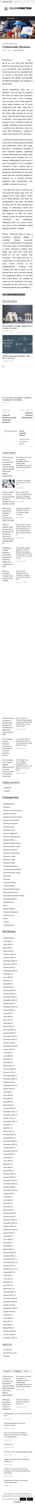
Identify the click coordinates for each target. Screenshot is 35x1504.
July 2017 (6, 1275)
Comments (17, 1371)
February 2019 (8, 1213)
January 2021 (8, 1138)
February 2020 (8, 1174)
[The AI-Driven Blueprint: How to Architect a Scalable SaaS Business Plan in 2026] (8, 571)
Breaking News (9, 804)
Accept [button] (23, 1499)
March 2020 (7, 1170)
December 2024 (9, 997)
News (5, 905)
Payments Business (10, 912)
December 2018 (9, 1220)
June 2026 (7, 944)
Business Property (10, 850)
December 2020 (9, 1141)
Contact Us (7, 1349)
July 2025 (6, 974)
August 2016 (8, 1311)
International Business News (13, 895)
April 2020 (7, 1167)
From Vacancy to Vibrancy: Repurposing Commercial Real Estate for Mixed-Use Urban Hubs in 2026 (24, 722)
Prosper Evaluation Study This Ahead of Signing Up (23, 1402)
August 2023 (8, 1049)
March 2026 (7, 951)
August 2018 (8, 1233)
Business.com (8, 1444)
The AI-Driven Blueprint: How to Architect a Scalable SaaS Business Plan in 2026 (23, 575)
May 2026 (6, 948)
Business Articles (9, 814)
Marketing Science (10, 899)
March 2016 (7, 1328)
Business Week (9, 863)
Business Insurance (10, 823)
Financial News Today (11, 889)
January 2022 (8, 1108)
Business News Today (11, 846)
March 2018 (7, 1249)
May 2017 (6, 1282)
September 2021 (9, 1121)
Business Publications (11, 853)
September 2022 (9, 1085)
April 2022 (7, 1102)
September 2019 (9, 1190)
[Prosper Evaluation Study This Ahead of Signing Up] (8, 1400)
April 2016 (7, 1324)
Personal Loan (8, 915)
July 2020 (6, 1157)
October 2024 (8, 1003)
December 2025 (9, 961)
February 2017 (8, 1292)
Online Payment (9, 909)
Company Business (10, 866)
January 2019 (8, 1216)
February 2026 (8, 954)
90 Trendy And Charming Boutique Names (18, 1452)
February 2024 (8, 1030)
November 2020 (9, 1144)
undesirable (20, 294)
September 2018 (9, 1229)
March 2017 (7, 1288)
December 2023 (9, 1036)
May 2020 (6, 1164)
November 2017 (9, 1262)
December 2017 (9, 1259)
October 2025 (8, 967)
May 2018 (6, 1243)
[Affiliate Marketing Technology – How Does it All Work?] (17, 345)
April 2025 (7, 984)
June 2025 (7, 977)
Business (6, 807)
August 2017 (8, 1272)
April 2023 (7, 1062)
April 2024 (7, 1023)
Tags (26, 1371)
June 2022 (7, 1095)
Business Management (11, 836)
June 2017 (7, 1279)
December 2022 (9, 1075)
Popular (7, 1371)
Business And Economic (12, 810)
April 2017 (7, 1285)
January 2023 (8, 1072)
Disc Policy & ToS (10, 1353)
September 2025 (9, 971)
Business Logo (9, 830)
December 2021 (9, 1111)
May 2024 (6, 1020)
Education (7, 876)
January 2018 (8, 1256)
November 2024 (9, 1000)
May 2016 (6, 1321)
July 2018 (6, 1236)
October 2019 (8, 1187)
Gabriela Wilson (19, 50)
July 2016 (6, 1315)
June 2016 (7, 1318)
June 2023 (7, 1056)
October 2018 (8, 1226)
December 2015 (9, 1338)
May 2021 (6, 1128)
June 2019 (7, 1200)
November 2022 (9, 1079)
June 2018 (7, 1239)
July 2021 (6, 1125)
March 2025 (7, 987)
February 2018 (8, 1252)
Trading (6, 922)
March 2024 (7, 1026)
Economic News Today (11, 873)
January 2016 (8, 1334)
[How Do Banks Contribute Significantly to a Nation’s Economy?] (17, 315)
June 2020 (7, 1161)
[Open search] (30, 18)
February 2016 (8, 1331)
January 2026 (8, 957)
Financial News (9, 886)
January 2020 (8, 1177)
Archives (6, 791)
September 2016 (9, 1308)
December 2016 (9, 1298)
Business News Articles (12, 843)
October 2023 (8, 1043)
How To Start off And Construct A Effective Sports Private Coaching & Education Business (16, 1435)
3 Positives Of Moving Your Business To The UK (23, 482)
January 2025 (8, 994)
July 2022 (6, 1092)
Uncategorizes (8, 925)
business (12, 294)
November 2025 (9, 964)
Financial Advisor (9, 882)
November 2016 (9, 1302)
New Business (8, 902)
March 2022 (7, 1105)
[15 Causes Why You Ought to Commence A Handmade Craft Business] (17, 381)
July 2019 (6, 1197)
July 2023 (6, 1052)
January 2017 (8, 1295)
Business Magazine (10, 833)
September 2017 (9, 1269)
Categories (7, 788)
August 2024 (8, 1010)
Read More (17, 1502)
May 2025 (6, 980)
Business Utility (9, 859)
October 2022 (8, 1082)
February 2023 (8, 1069)
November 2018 (9, 1223)
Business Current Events (12, 817)
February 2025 (8, 990)
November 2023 (9, 1039)
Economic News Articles (9, 43)
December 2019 (9, 1180)
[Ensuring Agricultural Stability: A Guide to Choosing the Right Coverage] (8, 508)
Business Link (8, 827)
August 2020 (8, 1154)
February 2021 (8, 1134)
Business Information (11, 820)
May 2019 (6, 1203)
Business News (9, 840)
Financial (6, 879)
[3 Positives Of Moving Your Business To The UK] (8, 481)
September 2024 (9, 1007)
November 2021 (9, 1115)
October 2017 (8, 1266)
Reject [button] (30, 1499)
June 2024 (7, 1016)
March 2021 (7, 1131)
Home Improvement (10, 892)
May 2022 (6, 1098)
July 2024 (6, 1013)
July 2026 (6, 941)
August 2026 (8, 938)
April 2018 (7, 1246)
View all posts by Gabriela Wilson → (24, 441)
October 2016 (8, 1305)
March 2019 (7, 1210)
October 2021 (8, 1118)
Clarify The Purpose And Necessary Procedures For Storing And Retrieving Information (17, 1471)
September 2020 (9, 1151)
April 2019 (7, 1207)
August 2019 (8, 1193)
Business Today (9, 856)
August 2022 (8, 1089)
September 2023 (9, 1046)
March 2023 (7, 1066)
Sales (5, 918)
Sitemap (6, 1356)
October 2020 (8, 1148)
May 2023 (6, 1059)
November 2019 (9, 1184)
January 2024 (8, 1033)
